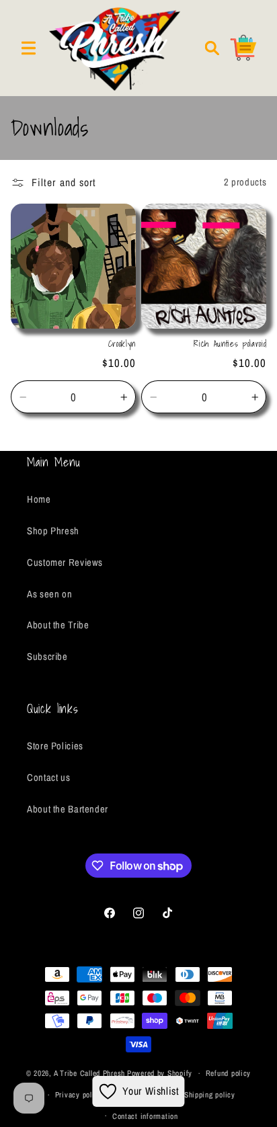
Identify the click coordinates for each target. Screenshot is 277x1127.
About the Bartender (67, 809)
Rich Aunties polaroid (230, 343)
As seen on (49, 594)
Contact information (145, 1116)
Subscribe (47, 656)
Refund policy (228, 1073)
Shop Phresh (53, 531)
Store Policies (55, 746)
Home (39, 499)
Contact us (48, 777)
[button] (28, 47)
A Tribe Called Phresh (89, 1073)
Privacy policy (78, 1094)
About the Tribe (58, 625)
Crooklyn (122, 343)
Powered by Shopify (159, 1073)
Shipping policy (209, 1094)
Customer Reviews (65, 562)
